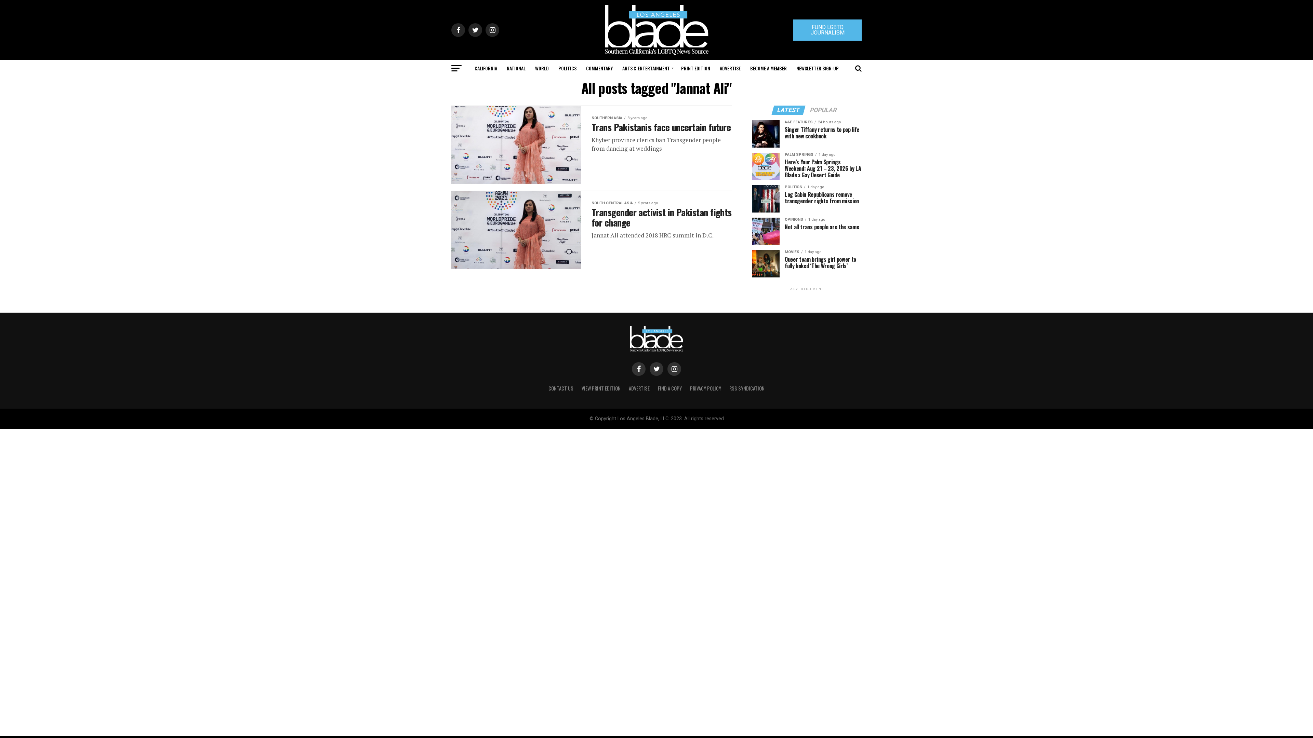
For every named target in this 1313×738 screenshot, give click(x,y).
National (516, 68)
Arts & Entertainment (646, 68)
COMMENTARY (599, 68)
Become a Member (768, 68)
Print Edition (695, 68)
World (542, 68)
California (486, 68)
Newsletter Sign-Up (817, 68)
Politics (567, 68)
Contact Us (560, 388)
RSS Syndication (747, 388)
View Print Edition (601, 388)
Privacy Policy (705, 388)
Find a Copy (670, 388)
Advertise (730, 68)
